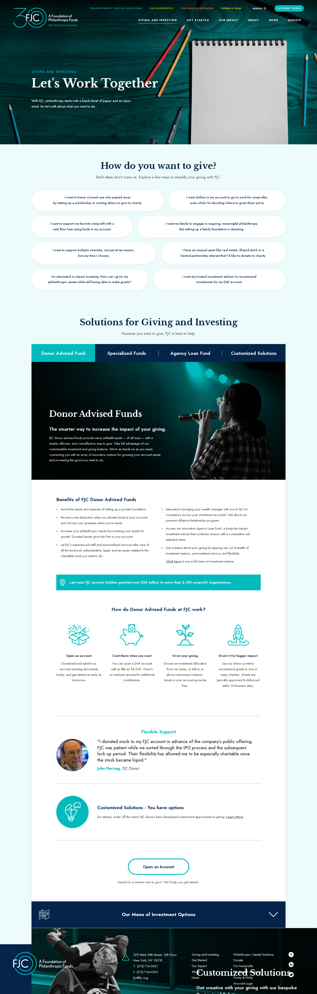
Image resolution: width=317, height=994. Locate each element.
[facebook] (291, 955)
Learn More (234, 817)
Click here (173, 561)
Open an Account (158, 867)
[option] (78, 653)
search (258, 8)
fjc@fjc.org (140, 977)
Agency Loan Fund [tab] (190, 353)
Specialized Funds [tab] (126, 353)
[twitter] (291, 975)
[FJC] (45, 20)
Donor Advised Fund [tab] (63, 353)
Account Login (289, 8)
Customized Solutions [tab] (254, 353)
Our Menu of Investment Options (158, 914)
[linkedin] (291, 965)
